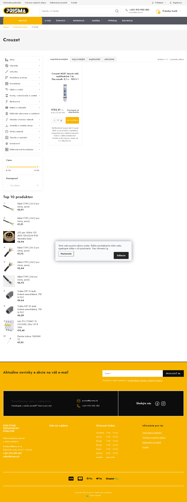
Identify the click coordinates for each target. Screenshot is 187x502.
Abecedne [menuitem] (109, 59)
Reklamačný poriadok (58, 2)
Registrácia (177, 2)
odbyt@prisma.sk (11, 456)
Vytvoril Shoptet (95, 495)
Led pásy (14, 71)
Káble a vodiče (16, 89)
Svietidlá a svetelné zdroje (21, 125)
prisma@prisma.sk (90, 400)
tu (107, 248)
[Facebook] (157, 404)
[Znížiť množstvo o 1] (54, 120)
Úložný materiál (16, 131)
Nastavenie (66, 253)
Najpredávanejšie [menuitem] (59, 59)
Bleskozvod (15, 101)
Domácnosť (15, 143)
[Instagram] (163, 404)
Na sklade (24, 185)
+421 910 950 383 (139, 10)
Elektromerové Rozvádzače (21, 149)
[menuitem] (22, 20)
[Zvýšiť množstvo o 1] (61, 120)
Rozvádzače (15, 83)
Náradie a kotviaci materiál (21, 119)
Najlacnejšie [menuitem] (78, 59)
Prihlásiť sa (173, 373)
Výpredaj (14, 65)
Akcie (12, 59)
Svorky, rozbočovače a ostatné (23, 95)
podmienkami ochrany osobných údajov (145, 380)
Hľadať (117, 11)
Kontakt (74, 2)
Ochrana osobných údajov (35, 2)
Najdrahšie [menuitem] (94, 59)
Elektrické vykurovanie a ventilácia (24, 113)
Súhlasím (121, 255)
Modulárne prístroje (18, 77)
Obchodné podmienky (12, 2)
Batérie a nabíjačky (18, 107)
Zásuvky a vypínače (18, 137)
